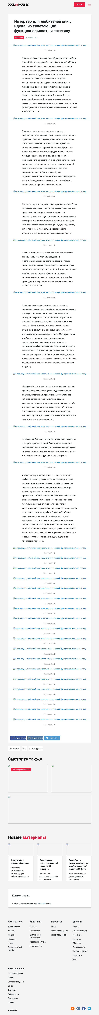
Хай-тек (11, 931)
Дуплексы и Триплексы (35, 936)
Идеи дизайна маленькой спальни (20, 861)
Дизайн (77, 921)
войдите (41, 904)
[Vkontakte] (35, 738)
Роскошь (77, 935)
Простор (77, 939)
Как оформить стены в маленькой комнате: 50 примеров (48, 864)
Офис (10, 986)
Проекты (56, 921)
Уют (75, 959)
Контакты (12, 1010)
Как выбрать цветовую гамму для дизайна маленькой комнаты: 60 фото (78, 864)
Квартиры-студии (38, 942)
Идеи (53, 926)
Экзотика (77, 955)
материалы (34, 837)
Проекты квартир (59, 931)
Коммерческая (16, 968)
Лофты (33, 926)
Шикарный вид (80, 931)
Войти (79, 4)
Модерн (11, 935)
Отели (10, 978)
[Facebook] (18, 738)
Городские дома (15, 973)
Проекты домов (58, 935)
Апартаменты (36, 946)
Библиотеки (13, 994)
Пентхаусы (35, 931)
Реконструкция (80, 951)
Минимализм (14, 926)
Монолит (77, 943)
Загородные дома (16, 982)
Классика (12, 939)
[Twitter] (52, 738)
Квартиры (35, 921)
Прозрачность (79, 947)
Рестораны (13, 998)
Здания (11, 1002)
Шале (10, 943)
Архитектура (15, 921)
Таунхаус (12, 990)
